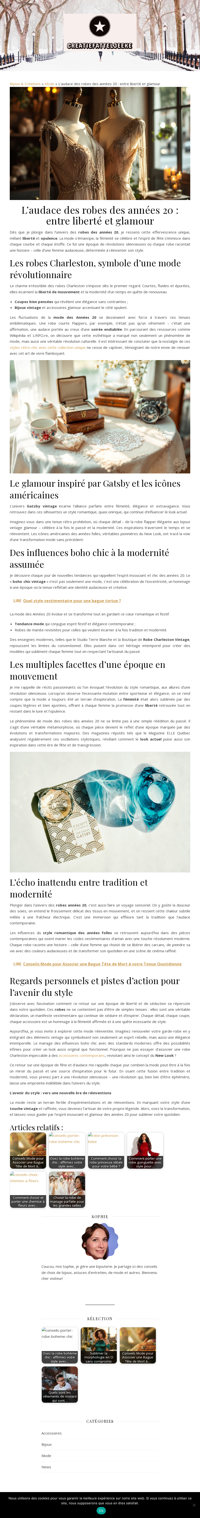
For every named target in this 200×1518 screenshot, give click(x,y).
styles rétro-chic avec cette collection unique (48, 347)
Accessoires (51, 1433)
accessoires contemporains (82, 1055)
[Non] (193, 1505)
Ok (101, 1511)
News (46, 1466)
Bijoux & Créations (25, 83)
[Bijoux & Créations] (100, 32)
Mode (49, 83)
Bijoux (46, 1444)
